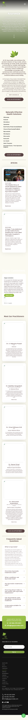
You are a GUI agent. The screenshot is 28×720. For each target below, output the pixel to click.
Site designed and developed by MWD (10, 709)
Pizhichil (5, 119)
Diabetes (4, 675)
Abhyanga (6, 117)
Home (3, 664)
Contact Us (4, 682)
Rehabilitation (5, 673)
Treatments (4, 668)
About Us (4, 666)
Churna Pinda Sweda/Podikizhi (11, 129)
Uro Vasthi (6, 141)
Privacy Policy (5, 683)
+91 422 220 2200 (12, 695)
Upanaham (6, 124)
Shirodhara (6, 122)
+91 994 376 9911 (14, 623)
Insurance (4, 678)
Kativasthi (6, 138)
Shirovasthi (6, 136)
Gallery (3, 680)
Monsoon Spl (5, 676)
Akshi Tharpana (7, 143)
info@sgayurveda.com (14, 625)
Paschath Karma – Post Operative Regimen (12, 146)
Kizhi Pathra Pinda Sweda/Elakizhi (12, 126)
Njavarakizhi (6, 131)
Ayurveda (4, 670)
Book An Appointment (14, 99)
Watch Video (14, 399)
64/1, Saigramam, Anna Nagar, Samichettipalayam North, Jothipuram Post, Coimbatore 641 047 (13, 689)
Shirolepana (6, 134)
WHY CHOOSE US (14, 95)
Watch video (9, 295)
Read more (8, 206)
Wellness (4, 671)
